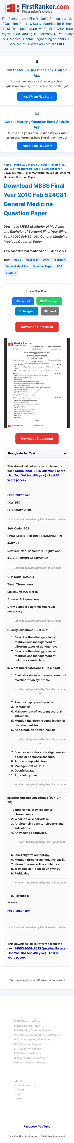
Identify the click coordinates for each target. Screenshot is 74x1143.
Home (7, 164)
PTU (17, 1094)
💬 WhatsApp (49, 301)
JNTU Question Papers (46, 1002)
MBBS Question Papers (28, 1021)
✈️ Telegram (26, 311)
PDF (59, 266)
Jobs (55, 1074)
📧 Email (50, 311)
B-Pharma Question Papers (31, 1057)
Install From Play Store (37, 96)
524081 (11, 272)
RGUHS (19, 1090)
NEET (18, 1099)
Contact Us (37, 1110)
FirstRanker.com (19, 495)
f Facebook (23, 301)
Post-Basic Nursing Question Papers (37, 1034)
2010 (46, 259)
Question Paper (42, 266)
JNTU (18, 1080)
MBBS (17, 259)
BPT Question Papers (27, 1048)
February (59, 259)
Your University (28, 1074)
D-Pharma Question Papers (31, 1062)
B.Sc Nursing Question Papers (33, 1030)
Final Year (32, 259)
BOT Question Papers (27, 1053)
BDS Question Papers (27, 1044)
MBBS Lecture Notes (27, 1025)
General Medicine (17, 266)
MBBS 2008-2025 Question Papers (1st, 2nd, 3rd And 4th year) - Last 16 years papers (36, 475)
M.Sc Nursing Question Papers (33, 1039)
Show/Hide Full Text (21, 453)
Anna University (25, 1085)
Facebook (30, 1126)
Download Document (37, 327)
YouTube (44, 1126)
